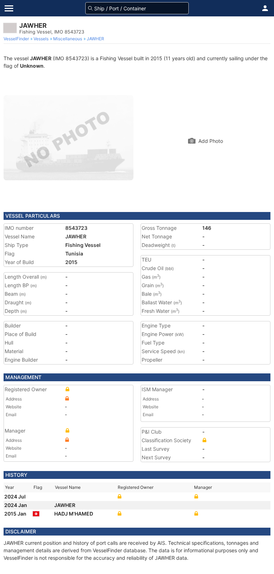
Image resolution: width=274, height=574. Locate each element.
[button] (265, 8)
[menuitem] (17, 39)
